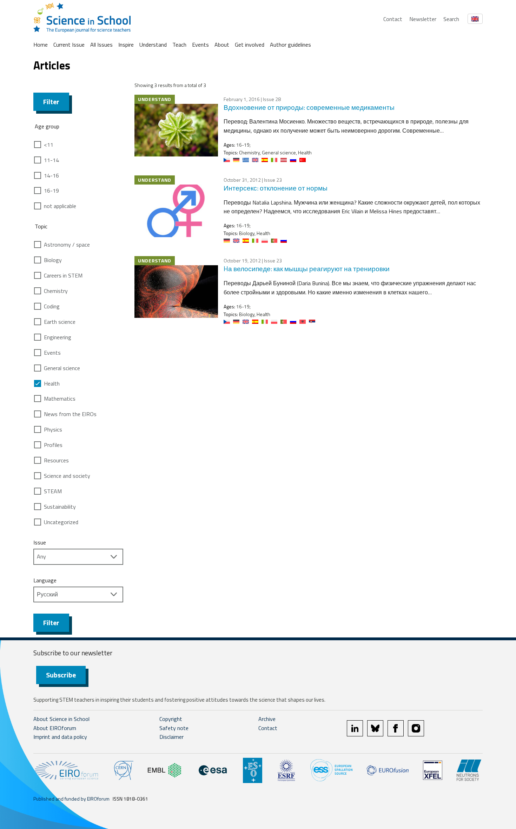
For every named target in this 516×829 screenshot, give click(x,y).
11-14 (51, 160)
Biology (53, 260)
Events (200, 44)
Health (52, 383)
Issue (39, 542)
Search (451, 19)
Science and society (67, 476)
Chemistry (56, 291)
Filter (51, 101)
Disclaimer (171, 737)
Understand (153, 44)
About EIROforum (54, 728)
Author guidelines (290, 44)
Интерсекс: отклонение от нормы (276, 188)
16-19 (51, 190)
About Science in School (61, 719)
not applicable (60, 206)
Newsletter (422, 19)
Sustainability (60, 506)
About (221, 44)
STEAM (53, 491)
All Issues (101, 44)
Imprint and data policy (60, 737)
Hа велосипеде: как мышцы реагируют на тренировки (307, 268)
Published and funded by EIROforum (71, 798)
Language (45, 580)
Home (40, 44)
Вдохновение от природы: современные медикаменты (309, 107)
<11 (48, 144)
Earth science (59, 321)
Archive (267, 719)
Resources (56, 460)
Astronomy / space (67, 244)
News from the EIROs (70, 414)
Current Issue (69, 44)
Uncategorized (61, 522)
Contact (392, 19)
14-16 (51, 175)
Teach (179, 44)
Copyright (170, 719)
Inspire (126, 44)
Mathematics (59, 398)
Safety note (173, 728)
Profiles (53, 445)
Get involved (249, 44)
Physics (53, 429)
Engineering (57, 337)
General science (62, 368)
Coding (52, 306)
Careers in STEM (63, 275)
